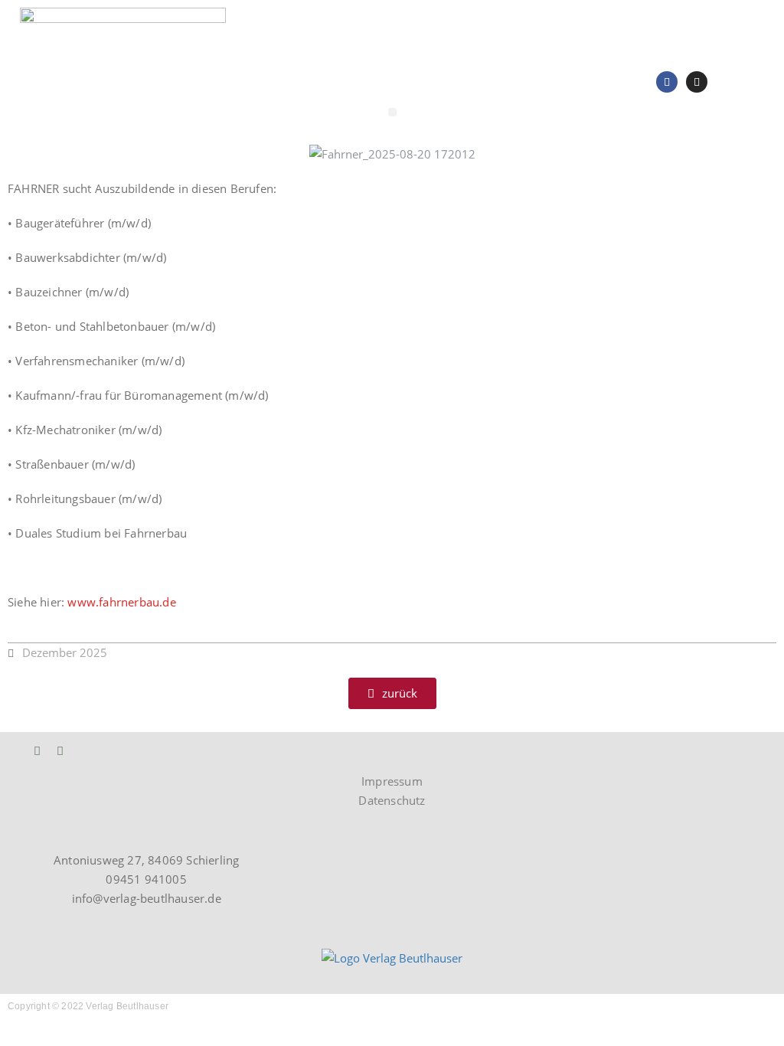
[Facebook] (667, 82)
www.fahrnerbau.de (121, 602)
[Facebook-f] (60, 751)
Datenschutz (391, 800)
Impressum (392, 781)
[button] (392, 112)
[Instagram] (696, 82)
